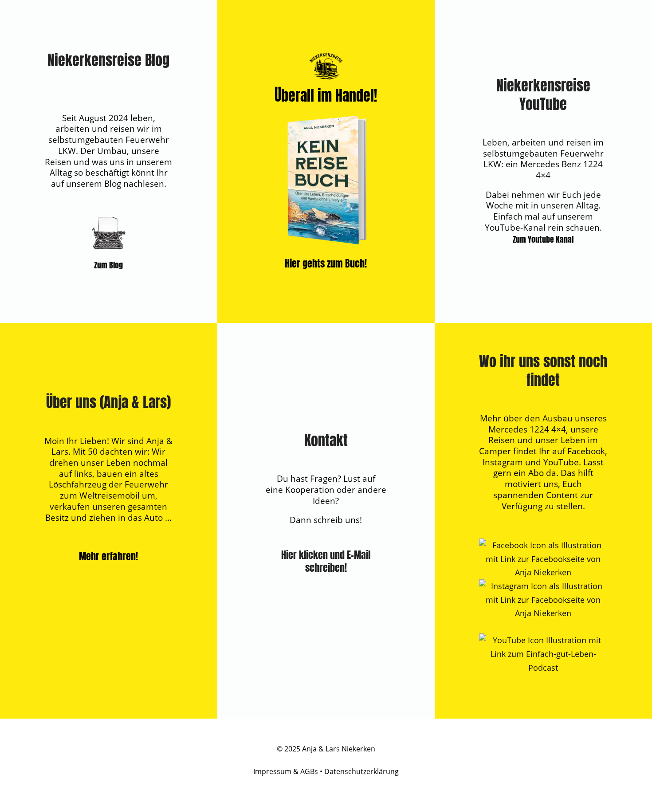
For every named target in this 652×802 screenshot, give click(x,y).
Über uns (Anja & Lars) (108, 402)
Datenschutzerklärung (361, 771)
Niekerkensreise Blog (108, 60)
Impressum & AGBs (285, 771)
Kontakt (326, 440)
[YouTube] (543, 667)
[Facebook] (543, 572)
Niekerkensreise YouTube (543, 95)
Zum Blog (108, 265)
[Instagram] (543, 613)
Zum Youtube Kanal (543, 239)
